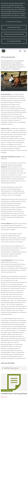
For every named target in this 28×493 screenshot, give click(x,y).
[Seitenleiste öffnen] (25, 51)
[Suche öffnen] (20, 51)
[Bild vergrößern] (14, 81)
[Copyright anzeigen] (25, 89)
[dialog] (14, 24)
